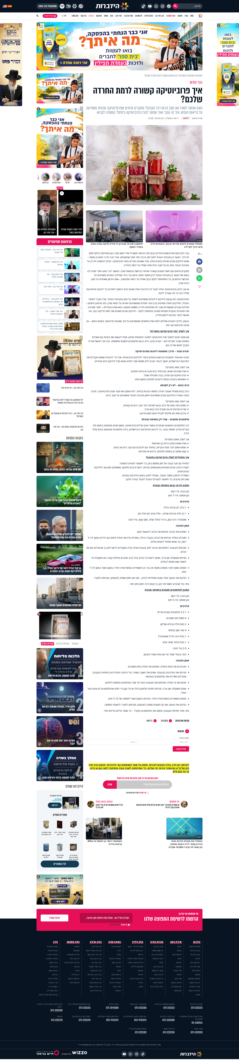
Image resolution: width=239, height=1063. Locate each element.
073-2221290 (84, 1020)
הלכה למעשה (157, 958)
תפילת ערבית (52, 954)
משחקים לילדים (137, 966)
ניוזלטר (197, 958)
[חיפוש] (175, 6)
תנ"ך (119, 950)
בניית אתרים (66, 1054)
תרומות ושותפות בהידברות (165, 1004)
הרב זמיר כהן (159, 15)
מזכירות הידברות (196, 1004)
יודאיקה (118, 990)
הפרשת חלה (75, 982)
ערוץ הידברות (195, 950)
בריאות (149, 720)
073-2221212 (169, 1008)
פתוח (161, 962)
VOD (191, 15)
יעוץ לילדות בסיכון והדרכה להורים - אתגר (50, 1005)
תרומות (91, 15)
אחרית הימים (116, 978)
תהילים (55, 974)
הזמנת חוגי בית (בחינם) (81, 1016)
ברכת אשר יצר (52, 990)
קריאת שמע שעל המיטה (48, 994)
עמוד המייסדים (194, 986)
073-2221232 (84, 1008)
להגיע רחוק (158, 974)
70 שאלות (138, 15)
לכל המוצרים (60, 864)
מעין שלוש (54, 966)
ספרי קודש (117, 986)
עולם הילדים (149, 15)
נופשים (197, 974)
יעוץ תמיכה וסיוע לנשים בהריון (135, 1016)
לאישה (77, 946)
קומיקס (140, 970)
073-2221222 (196, 1008)
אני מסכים (136, 792)
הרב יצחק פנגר (96, 958)
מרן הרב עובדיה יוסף (94, 950)
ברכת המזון (53, 962)
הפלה (77, 970)
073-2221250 (169, 1032)
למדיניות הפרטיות (132, 792)
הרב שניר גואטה (95, 966)
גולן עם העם (158, 966)
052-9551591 (140, 1020)
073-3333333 (196, 1032)
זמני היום (118, 15)
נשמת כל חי (53, 986)
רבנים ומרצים (96, 942)
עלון (111, 15)
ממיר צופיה (198, 1028)
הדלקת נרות (75, 958)
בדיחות (140, 954)
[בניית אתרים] (79, 1054)
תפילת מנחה (53, 950)
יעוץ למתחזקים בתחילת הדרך (79, 1004)
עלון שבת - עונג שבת (138, 1004)
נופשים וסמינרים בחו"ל (137, 1028)
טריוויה (140, 974)
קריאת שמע (53, 970)
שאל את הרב (128, 15)
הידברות (196, 942)
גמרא (119, 954)
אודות (198, 994)
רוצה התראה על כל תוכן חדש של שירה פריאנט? (137, 778)
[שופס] (74, 6)
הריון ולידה (76, 974)
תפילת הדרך (53, 978)
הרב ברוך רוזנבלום (95, 974)
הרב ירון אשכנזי (96, 970)
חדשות (180, 15)
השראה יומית (158, 982)
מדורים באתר (176, 942)
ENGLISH (75, 15)
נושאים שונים (114, 942)
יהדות (179, 946)
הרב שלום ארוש (95, 982)
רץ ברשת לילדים (137, 950)
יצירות (141, 982)
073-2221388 (140, 1008)
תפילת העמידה (52, 958)
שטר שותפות (170, 15)
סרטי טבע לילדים (136, 978)
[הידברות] (112, 6)
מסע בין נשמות (157, 970)
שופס (106, 15)
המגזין (179, 950)
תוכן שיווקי (178, 990)
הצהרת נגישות (194, 990)
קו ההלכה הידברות (167, 1016)
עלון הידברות (195, 954)
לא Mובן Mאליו (157, 950)
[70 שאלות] (68, 6)
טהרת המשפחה (73, 954)
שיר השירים (53, 982)
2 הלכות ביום (195, 962)
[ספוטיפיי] (62, 6)
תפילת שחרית (52, 946)
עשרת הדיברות (115, 958)
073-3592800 (112, 1008)
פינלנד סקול (116, 962)
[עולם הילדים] (81, 6)
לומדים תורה (116, 946)
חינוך (119, 970)
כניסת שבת (196, 970)
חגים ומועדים (177, 986)
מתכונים (164, 720)
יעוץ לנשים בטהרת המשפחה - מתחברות (190, 1017)
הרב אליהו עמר (96, 990)
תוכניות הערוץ (156, 942)
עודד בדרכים (158, 946)
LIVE (64, 15)
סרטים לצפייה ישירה (135, 958)
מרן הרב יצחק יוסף (94, 954)
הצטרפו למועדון (48, 16)
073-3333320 (56, 1010)
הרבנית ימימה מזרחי (72, 962)
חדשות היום (177, 954)
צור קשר (83, 15)
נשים (180, 958)
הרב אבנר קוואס (95, 986)
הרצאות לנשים (74, 978)
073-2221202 (140, 1032)
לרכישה (55, 805)
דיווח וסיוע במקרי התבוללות (108, 1016)
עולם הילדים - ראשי (135, 946)
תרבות (179, 974)
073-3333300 (168, 1020)
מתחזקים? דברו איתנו (48, 6)
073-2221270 (57, 1020)
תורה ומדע (177, 970)
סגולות (118, 966)
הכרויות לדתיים (115, 982)
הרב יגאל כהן (97, 962)
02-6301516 (197, 1023)
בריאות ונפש (116, 974)
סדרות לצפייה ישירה (135, 962)
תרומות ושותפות (194, 978)
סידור (55, 942)
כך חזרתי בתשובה (156, 978)
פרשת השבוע (176, 982)
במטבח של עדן (157, 954)
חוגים (141, 986)
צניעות (77, 966)
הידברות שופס (194, 982)
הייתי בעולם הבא (156, 986)
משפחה (179, 966)
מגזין (186, 15)
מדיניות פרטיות (194, 946)
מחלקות (99, 15)
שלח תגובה (181, 749)
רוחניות (179, 962)
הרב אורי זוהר (96, 978)
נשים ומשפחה (73, 942)
